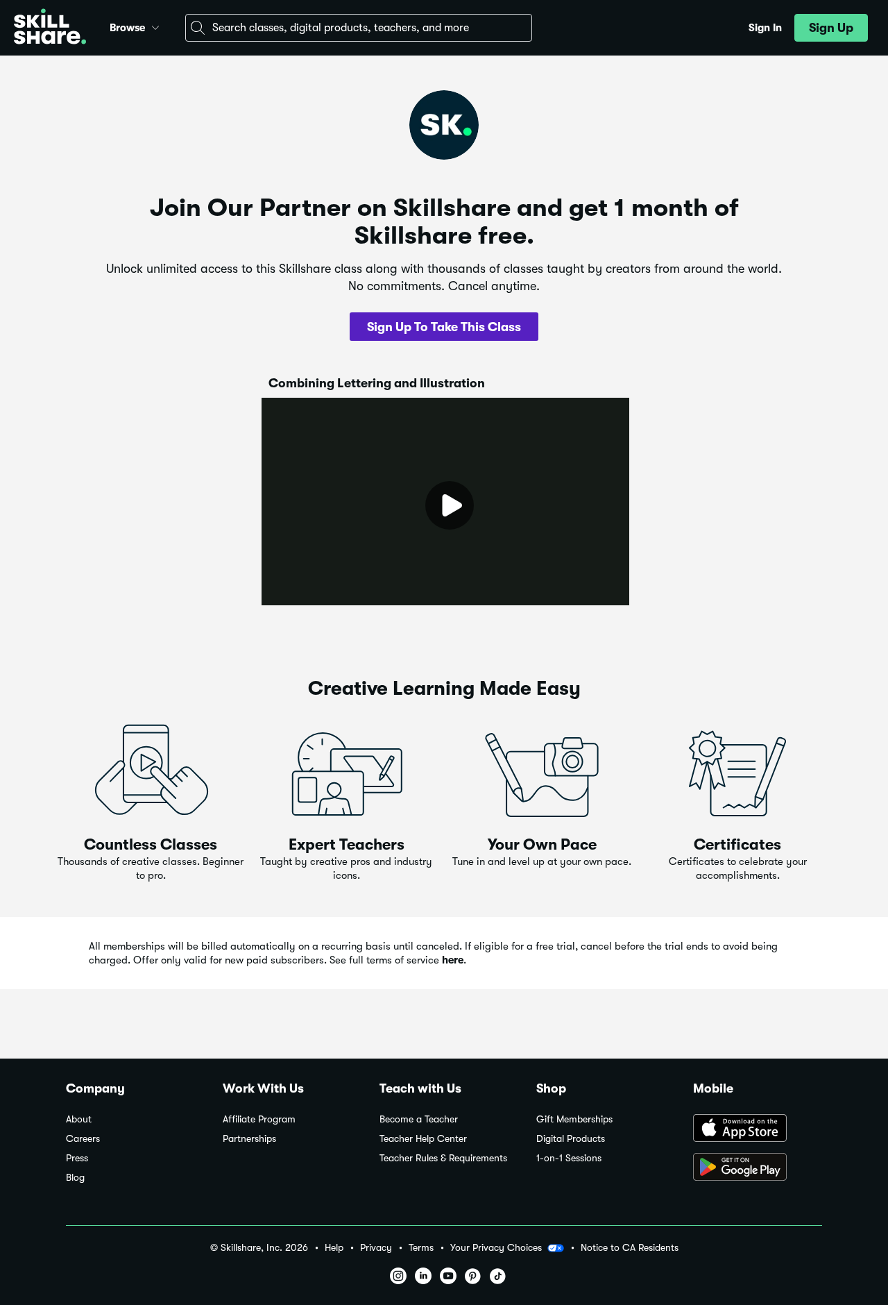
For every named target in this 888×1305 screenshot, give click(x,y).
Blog (75, 1177)
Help (334, 1248)
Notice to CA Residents (629, 1248)
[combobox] (358, 28)
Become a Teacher (418, 1119)
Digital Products (570, 1139)
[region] (445, 501)
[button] (155, 25)
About (79, 1119)
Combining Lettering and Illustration (376, 383)
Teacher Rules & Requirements (443, 1158)
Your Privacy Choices (496, 1247)
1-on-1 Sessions (568, 1158)
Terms (421, 1248)
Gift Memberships (574, 1119)
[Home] (50, 28)
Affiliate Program (259, 1119)
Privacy (376, 1248)
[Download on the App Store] (757, 1129)
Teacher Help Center (423, 1139)
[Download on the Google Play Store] (757, 1168)
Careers (83, 1139)
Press (77, 1158)
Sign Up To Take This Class (444, 327)
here (452, 960)
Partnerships (249, 1139)
